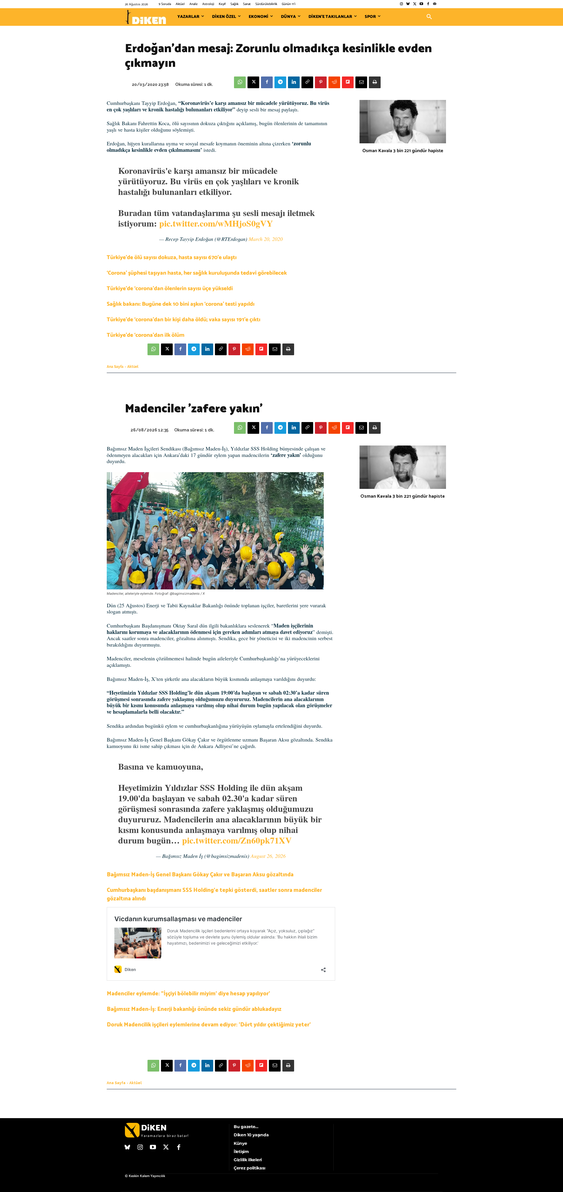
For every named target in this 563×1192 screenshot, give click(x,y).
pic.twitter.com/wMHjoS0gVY (216, 223)
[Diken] (145, 17)
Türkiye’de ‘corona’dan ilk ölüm (145, 335)
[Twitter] (414, 4)
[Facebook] (428, 4)
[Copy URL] (307, 82)
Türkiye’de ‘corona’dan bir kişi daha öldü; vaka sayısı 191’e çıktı (183, 319)
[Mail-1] (434, 4)
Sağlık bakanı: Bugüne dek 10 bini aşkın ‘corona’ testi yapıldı (181, 304)
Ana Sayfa (115, 367)
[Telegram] (280, 82)
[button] (429, 17)
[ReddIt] (334, 82)
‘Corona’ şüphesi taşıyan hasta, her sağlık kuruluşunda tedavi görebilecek (197, 273)
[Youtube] (421, 4)
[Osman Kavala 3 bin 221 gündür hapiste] (402, 121)
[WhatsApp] (240, 82)
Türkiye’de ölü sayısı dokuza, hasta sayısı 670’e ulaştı (172, 257)
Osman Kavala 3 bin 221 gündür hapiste (402, 151)
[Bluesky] (408, 4)
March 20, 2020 (266, 238)
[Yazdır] (375, 82)
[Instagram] (401, 4)
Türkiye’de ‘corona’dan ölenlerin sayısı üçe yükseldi (170, 288)
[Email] (361, 82)
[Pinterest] (321, 82)
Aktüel (132, 367)
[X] (253, 82)
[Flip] (348, 82)
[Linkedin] (294, 82)
